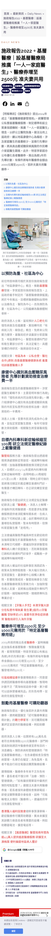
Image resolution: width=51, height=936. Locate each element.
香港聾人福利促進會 (13, 811)
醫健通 (22, 504)
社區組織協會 (9, 677)
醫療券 (27, 91)
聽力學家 (20, 720)
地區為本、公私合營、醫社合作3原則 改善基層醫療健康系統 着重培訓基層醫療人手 (24, 360)
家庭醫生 (5, 91)
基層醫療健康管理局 (32, 86)
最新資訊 (18, 13)
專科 (4, 549)
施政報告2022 (17, 91)
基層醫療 (18, 86)
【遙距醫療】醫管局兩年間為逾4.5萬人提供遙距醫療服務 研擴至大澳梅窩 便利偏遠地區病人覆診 (25, 837)
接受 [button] (13, 931)
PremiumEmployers (9, 915)
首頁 (6, 13)
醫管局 (5, 456)
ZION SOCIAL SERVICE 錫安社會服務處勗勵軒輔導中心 (34, 914)
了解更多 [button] (18, 924)
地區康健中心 (7, 86)
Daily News (34, 13)
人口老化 (39, 321)
